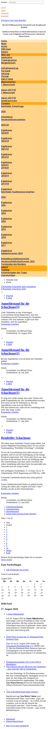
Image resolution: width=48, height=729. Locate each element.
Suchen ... (5, 2)
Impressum (10, 719)
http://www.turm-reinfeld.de (17, 726)
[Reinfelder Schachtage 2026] (13, 289)
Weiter (8, 550)
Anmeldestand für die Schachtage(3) (15, 305)
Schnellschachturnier (14, 507)
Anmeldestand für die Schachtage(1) (15, 391)
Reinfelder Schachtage (16, 437)
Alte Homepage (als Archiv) (17, 570)
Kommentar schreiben (10, 324)
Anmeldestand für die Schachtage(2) (15, 351)
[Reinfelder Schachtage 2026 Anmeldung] (18, 286)
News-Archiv (6, 560)
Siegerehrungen (12, 511)
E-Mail (9, 298)
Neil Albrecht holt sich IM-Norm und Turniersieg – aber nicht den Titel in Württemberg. (26, 668)
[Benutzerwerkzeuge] (2, 338)
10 (7, 548)
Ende (8, 553)
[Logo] (13, 20)
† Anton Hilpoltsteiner (15, 614)
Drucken (9, 296)
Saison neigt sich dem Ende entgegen (21, 514)
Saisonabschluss (12, 509)
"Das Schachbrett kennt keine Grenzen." (22, 692)
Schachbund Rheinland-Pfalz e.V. (19, 646)
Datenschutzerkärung (14, 721)
